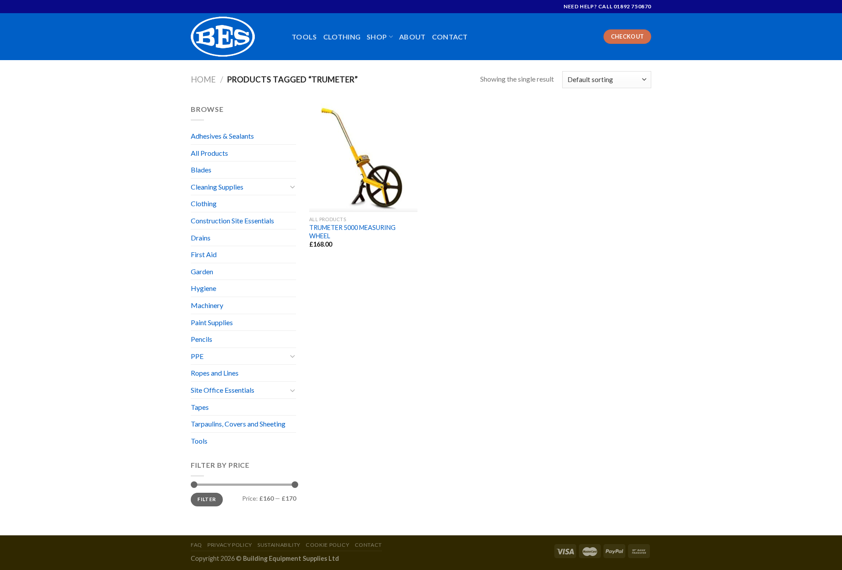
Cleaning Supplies (217, 187)
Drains (200, 237)
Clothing (342, 36)
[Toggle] (292, 186)
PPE (197, 356)
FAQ (196, 544)
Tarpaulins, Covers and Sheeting (238, 423)
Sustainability (278, 544)
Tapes (200, 407)
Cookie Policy (327, 544)
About (412, 36)
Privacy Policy (229, 544)
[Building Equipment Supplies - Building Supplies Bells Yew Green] (234, 36)
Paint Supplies (212, 322)
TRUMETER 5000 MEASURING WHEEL (352, 232)
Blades (201, 169)
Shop (377, 36)
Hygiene (203, 288)
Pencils (201, 339)
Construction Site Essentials (232, 220)
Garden (202, 271)
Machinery (207, 305)
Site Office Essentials (222, 390)
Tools (304, 36)
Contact (450, 36)
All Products (209, 153)
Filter (206, 499)
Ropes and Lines (215, 373)
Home (203, 79)
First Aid (204, 254)
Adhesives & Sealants (222, 136)
